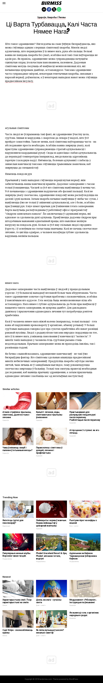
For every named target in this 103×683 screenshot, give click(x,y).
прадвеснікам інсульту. (19, 81)
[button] (4, 3)
